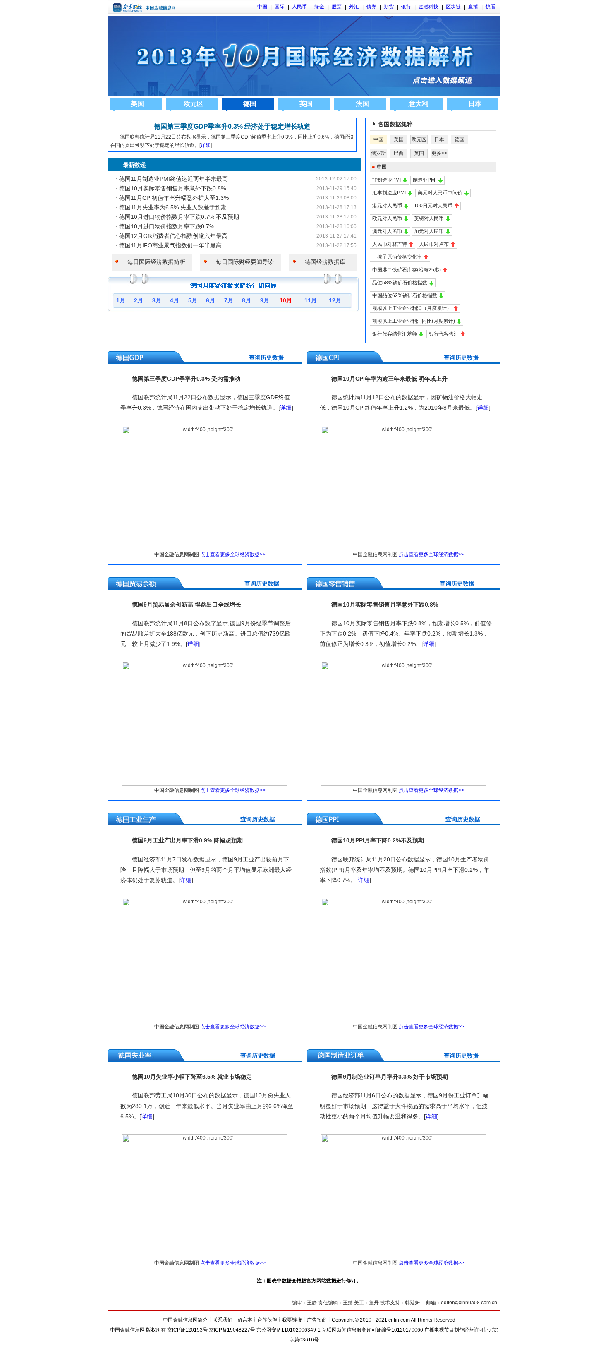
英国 (306, 103)
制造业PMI (424, 180)
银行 (406, 7)
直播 (473, 7)
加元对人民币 (429, 231)
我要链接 (292, 1320)
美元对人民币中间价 (440, 193)
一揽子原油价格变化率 (397, 257)
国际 (280, 7)
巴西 (399, 153)
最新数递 (128, 164)
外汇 (354, 7)
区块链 (453, 7)
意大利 (418, 103)
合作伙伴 (267, 1320)
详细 (206, 145)
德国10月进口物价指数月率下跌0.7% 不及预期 (179, 217)
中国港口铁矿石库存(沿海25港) (406, 270)
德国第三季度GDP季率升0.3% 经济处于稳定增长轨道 (232, 126)
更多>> (439, 153)
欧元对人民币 (387, 218)
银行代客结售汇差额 (394, 334)
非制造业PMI (386, 180)
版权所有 (156, 1330)
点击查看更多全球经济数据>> (233, 554)
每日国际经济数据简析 (153, 262)
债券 (371, 7)
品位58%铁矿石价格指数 (399, 283)
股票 (337, 7)
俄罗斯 (378, 153)
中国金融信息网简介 (185, 1320)
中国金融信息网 (127, 1330)
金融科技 (428, 7)
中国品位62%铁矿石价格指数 (404, 295)
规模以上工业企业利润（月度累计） (412, 308)
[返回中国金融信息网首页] (144, 10)
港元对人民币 (387, 206)
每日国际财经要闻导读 (242, 262)
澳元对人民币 (387, 231)
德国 (249, 103)
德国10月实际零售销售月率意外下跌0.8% (172, 188)
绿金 (319, 7)
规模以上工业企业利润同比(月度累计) (413, 321)
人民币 (299, 7)
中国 (262, 7)
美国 (137, 103)
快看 (490, 7)
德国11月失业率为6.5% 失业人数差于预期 (173, 207)
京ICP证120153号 (187, 1330)
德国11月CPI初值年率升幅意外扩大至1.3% (174, 197)
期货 (389, 7)
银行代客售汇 (444, 334)
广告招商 (317, 1320)
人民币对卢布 (434, 244)
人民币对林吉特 (389, 244)
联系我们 (222, 1320)
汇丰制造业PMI (389, 193)
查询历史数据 (200, 357)
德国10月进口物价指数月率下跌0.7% (166, 226)
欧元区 (193, 103)
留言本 (244, 1320)
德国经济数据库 (322, 262)
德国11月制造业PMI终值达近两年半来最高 (173, 178)
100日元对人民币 (433, 206)
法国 (362, 103)
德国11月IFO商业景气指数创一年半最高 (170, 245)
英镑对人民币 (429, 218)
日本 (474, 103)
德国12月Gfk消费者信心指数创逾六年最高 (173, 236)
